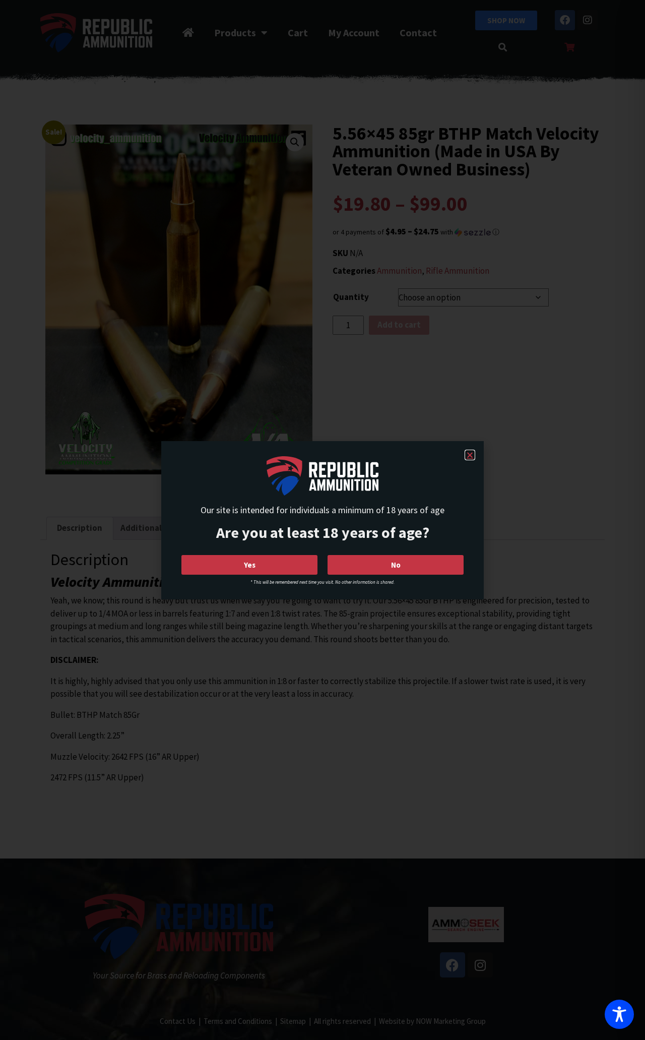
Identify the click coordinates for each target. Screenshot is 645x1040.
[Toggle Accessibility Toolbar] (619, 1014)
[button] (470, 455)
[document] (322, 520)
